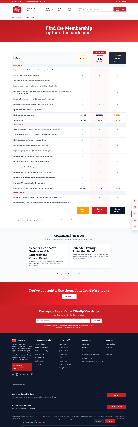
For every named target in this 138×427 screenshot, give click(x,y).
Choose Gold (82, 210)
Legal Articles (63, 344)
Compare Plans (39, 354)
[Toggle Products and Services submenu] (40, 9)
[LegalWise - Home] (17, 9)
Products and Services (31, 9)
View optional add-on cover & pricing (69, 274)
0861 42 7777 (18, 368)
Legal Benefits (39, 357)
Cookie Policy (41, 422)
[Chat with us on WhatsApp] (32, 374)
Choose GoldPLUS (99, 210)
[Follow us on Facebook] (13, 374)
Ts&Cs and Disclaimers (18, 384)
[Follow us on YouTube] (24, 374)
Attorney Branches (87, 351)
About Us (80, 9)
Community (109, 347)
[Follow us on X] (20, 374)
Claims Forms (69, 9)
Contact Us (59, 9)
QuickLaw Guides (64, 351)
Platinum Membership (41, 351)
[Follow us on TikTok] (28, 374)
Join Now (117, 9)
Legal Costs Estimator (65, 364)
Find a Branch (122, 1)
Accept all (110, 421)
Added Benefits (39, 361)
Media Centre (109, 354)
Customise (99, 421)
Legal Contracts (63, 347)
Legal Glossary (63, 354)
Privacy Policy (77, 327)
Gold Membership (40, 344)
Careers (108, 351)
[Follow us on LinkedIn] (17, 374)
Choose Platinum (117, 210)
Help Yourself (47, 9)
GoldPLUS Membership (42, 347)
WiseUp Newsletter (64, 368)
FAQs (60, 357)
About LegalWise (110, 344)
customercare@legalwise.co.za (36, 1)
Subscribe (96, 321)
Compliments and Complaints (90, 354)
